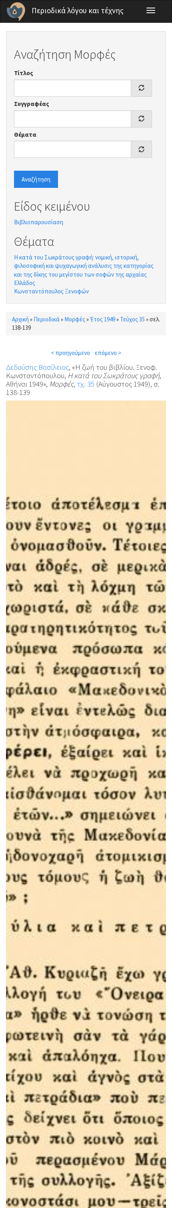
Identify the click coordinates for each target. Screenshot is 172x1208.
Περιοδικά (47, 319)
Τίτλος (23, 73)
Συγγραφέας (31, 104)
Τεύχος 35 (132, 319)
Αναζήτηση (36, 179)
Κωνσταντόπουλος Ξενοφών (51, 291)
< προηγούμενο (70, 353)
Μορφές (74, 319)
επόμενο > (108, 353)
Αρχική (20, 319)
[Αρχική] (16, 11)
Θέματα (25, 134)
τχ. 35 (85, 384)
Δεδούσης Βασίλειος (37, 367)
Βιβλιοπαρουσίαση (38, 222)
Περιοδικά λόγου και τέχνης (78, 10)
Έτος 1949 (102, 319)
